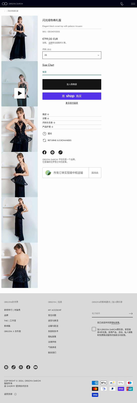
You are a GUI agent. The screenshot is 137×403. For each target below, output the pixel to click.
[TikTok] (13, 367)
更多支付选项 (72, 103)
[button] (121, 3)
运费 (50, 42)
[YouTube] (35, 367)
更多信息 (95, 173)
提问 (50, 133)
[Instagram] (6, 367)
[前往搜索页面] (121, 3)
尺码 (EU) (46, 49)
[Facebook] (28, 367)
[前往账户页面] (127, 4)
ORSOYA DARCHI (33, 381)
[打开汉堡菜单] (133, 3)
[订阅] (131, 314)
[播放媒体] (19, 93)
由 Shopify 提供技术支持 (16, 386)
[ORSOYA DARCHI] (12, 3)
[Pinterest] (21, 367)
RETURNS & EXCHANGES (60, 140)
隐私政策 (115, 322)
